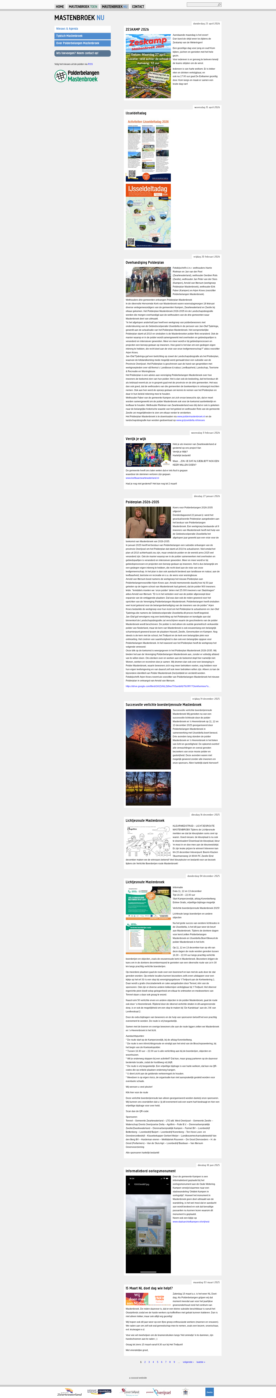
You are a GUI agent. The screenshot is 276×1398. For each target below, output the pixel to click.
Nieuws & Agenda (67, 28)
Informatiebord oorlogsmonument (151, 1171)
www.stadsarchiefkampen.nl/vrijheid (191, 1221)
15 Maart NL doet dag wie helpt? (149, 1288)
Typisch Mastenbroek (69, 35)
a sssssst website (138, 1378)
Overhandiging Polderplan (145, 262)
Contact (138, 6)
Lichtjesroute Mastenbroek (145, 820)
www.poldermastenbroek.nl (191, 416)
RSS (90, 64)
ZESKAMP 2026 (137, 29)
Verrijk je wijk (136, 439)
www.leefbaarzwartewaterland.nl (142, 478)
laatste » (201, 1362)
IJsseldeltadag (136, 113)
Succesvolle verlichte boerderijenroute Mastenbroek (163, 704)
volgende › (188, 1362)
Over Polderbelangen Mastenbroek (77, 43)
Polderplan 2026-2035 (142, 502)
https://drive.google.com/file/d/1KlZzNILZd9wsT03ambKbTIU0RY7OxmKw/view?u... (168, 686)
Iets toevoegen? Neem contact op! (77, 53)
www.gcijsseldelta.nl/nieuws (190, 420)
